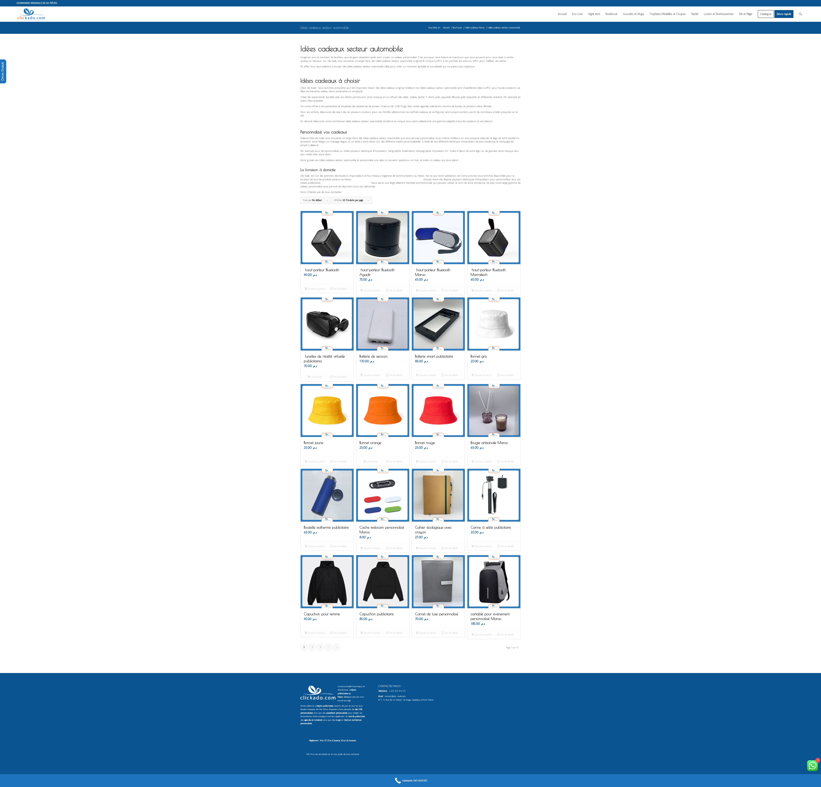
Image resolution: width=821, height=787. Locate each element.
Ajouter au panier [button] (316, 288)
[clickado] (32, 14)
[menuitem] (562, 14)
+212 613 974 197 (397, 691)
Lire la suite (316, 377)
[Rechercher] (800, 14)
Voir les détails (339, 288)
